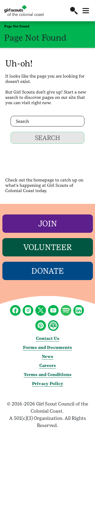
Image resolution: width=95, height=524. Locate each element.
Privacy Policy (47, 383)
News (47, 356)
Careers (47, 365)
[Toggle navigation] (86, 11)
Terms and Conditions (48, 374)
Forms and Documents (47, 347)
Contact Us (47, 338)
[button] (74, 11)
